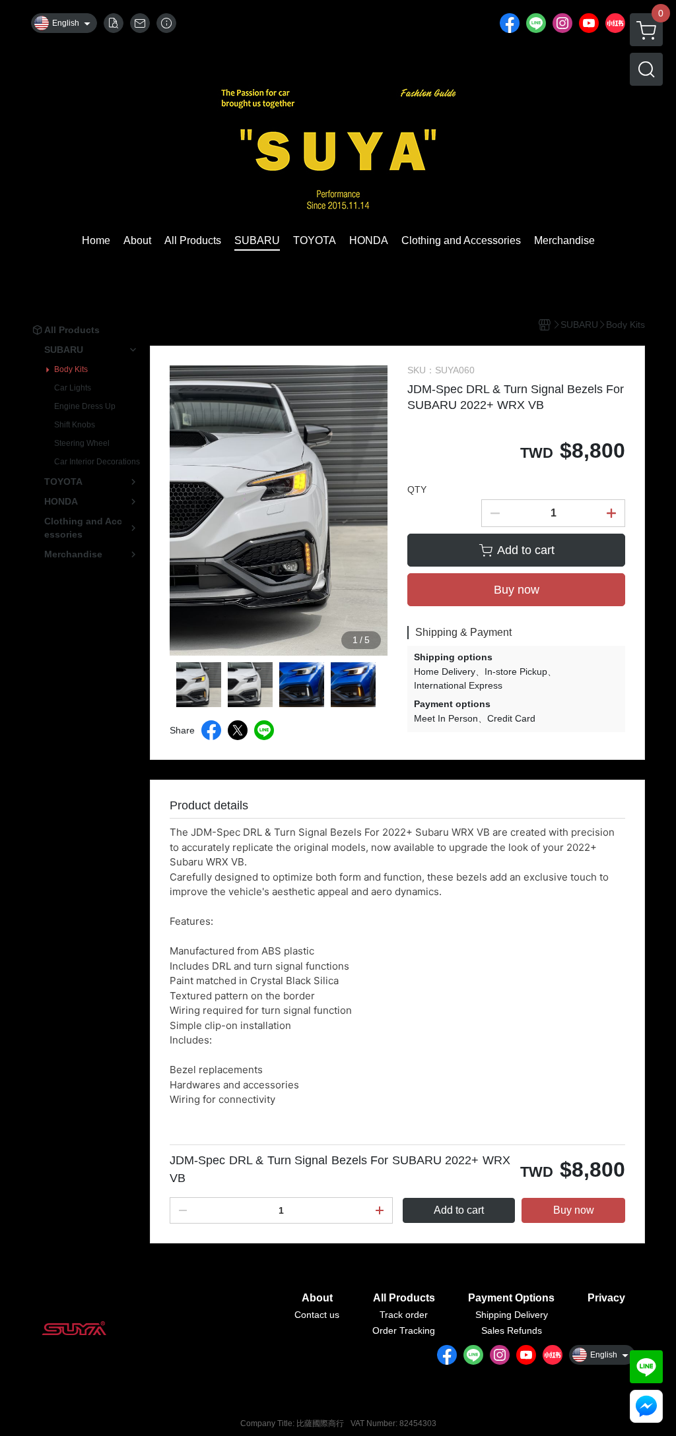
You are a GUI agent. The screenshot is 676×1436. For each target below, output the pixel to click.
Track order (404, 1314)
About (317, 1298)
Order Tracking (403, 1330)
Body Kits (71, 369)
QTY (416, 489)
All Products (404, 1298)
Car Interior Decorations (97, 461)
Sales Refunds (511, 1330)
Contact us (316, 1314)
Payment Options (511, 1298)
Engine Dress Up (85, 406)
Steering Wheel (82, 443)
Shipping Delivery (511, 1314)
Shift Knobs (74, 424)
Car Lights (72, 387)
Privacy (606, 1298)
